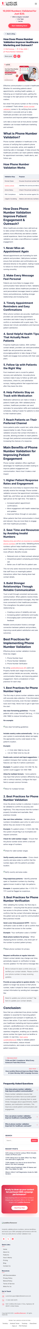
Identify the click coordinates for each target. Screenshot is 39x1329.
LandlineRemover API (18, 668)
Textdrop (24, 1323)
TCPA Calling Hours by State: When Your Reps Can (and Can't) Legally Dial (20, 1158)
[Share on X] (18, 56)
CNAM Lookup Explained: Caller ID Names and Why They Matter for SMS (20, 1168)
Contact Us (7, 1266)
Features (6, 1255)
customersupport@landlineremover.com (18, 1296)
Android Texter (14, 1323)
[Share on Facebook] (14, 56)
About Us (6, 1252)
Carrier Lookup (9, 185)
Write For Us (7, 1286)
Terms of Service (8, 1284)
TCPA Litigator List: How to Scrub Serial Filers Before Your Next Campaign (20, 1163)
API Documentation (9, 1275)
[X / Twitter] (8, 1239)
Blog (4, 1263)
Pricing (5, 1260)
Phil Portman (9, 49)
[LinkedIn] (12, 1239)
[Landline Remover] (9, 4)
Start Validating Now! (19, 26)
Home (5, 1249)
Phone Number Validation (14, 52)
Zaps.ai (14, 1326)
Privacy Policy (7, 1278)
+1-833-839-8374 (11, 1300)
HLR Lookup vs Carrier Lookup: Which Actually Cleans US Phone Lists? (20, 1154)
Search (34, 1140)
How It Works (7, 1257)
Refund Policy (7, 1281)
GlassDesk (33, 1323)
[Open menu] (35, 3)
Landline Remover (20, 1313)
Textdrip (5, 1323)
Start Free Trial (19, 1208)
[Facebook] (3, 1239)
